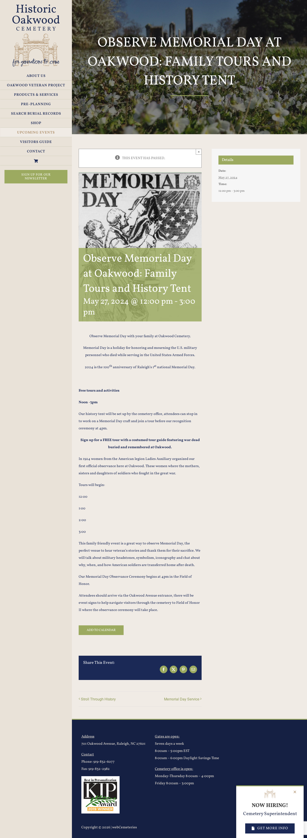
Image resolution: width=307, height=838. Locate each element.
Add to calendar (101, 630)
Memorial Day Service (181, 699)
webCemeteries (124, 827)
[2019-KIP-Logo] (100, 778)
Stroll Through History (98, 699)
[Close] (295, 792)
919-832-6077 (104, 761)
